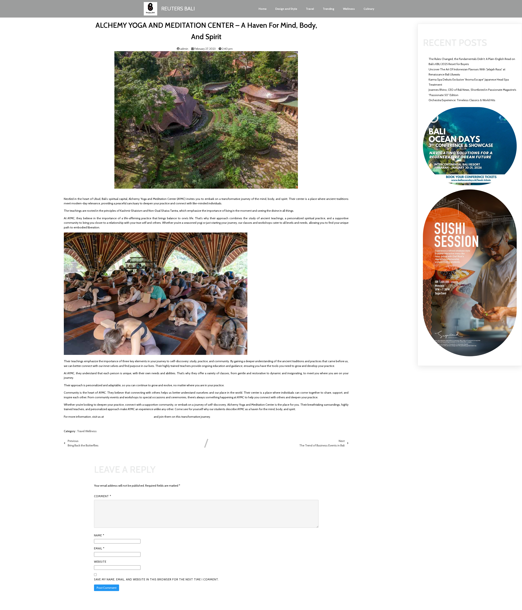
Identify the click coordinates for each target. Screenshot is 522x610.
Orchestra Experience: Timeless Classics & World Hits (462, 100)
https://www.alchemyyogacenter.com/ (128, 416)
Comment (102, 496)
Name (99, 535)
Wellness (91, 431)
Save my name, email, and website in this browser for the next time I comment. (156, 579)
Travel (81, 431)
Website (100, 561)
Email (99, 548)
